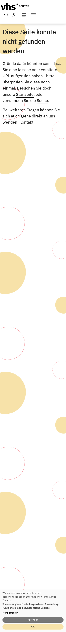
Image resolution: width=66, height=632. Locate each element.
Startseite (25, 94)
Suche (42, 100)
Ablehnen (33, 619)
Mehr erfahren (10, 612)
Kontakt (26, 122)
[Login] (14, 15)
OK (33, 626)
